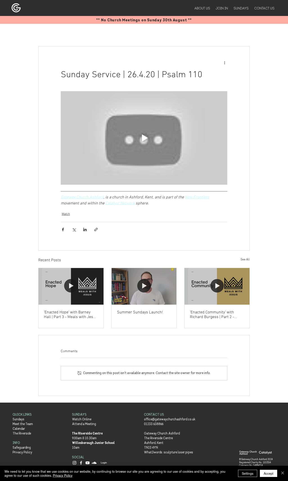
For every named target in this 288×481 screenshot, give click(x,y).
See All (245, 260)
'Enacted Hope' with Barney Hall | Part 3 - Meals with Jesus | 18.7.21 (70, 314)
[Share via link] (96, 229)
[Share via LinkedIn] (85, 229)
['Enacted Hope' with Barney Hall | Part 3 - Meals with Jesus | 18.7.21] (71, 286)
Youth (110, 33)
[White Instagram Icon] (74, 462)
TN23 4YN (151, 448)
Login (104, 462)
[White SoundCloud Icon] (94, 462)
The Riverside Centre (87, 433)
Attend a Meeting (84, 424)
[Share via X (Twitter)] (74, 229)
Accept (268, 473)
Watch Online (81, 419)
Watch (150, 33)
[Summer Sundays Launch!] (144, 286)
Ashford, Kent (153, 443)
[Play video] (144, 138)
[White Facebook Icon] (81, 462)
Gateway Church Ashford (162, 433)
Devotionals (88, 33)
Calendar (19, 429)
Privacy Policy (22, 452)
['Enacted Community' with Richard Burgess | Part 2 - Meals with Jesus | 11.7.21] (217, 286)
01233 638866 (153, 424)
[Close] (282, 473)
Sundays (18, 419)
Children (130, 33)
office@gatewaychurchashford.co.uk (169, 419)
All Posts (44, 33)
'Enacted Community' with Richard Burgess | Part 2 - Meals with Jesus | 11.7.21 (213, 314)
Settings (247, 473)
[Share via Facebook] (63, 229)
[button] (244, 33)
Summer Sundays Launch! (140, 312)
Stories (65, 33)
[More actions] (224, 62)
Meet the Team (23, 424)
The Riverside (22, 433)
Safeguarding (22, 448)
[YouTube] (87, 462)
